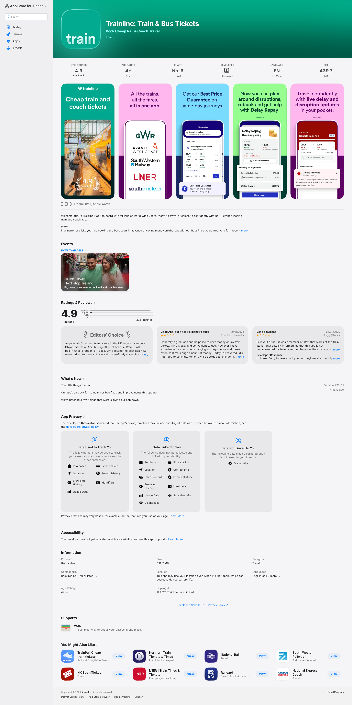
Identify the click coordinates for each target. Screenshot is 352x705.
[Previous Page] (57, 141)
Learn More (176, 516)
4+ (63, 592)
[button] (26, 27)
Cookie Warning (122, 697)
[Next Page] (348, 141)
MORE (145, 354)
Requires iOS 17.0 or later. (77, 575)
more (244, 230)
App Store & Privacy (99, 697)
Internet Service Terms (73, 697)
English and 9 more (264, 575)
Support (139, 697)
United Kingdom (335, 692)
